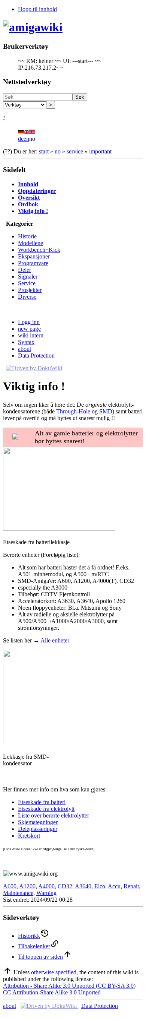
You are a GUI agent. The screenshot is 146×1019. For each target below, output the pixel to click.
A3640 (83, 886)
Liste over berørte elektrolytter (53, 815)
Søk (79, 97)
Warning (46, 893)
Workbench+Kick (39, 250)
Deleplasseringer (37, 829)
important (100, 151)
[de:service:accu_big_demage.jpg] (59, 529)
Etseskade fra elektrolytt (46, 809)
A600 (9, 886)
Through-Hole (73, 411)
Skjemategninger (38, 822)
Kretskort (29, 835)
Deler (24, 270)
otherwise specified (53, 972)
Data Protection (36, 355)
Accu (114, 886)
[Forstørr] (6, 535)
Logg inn (29, 322)
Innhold (28, 184)
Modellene (30, 243)
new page (29, 329)
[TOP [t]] (7, 972)
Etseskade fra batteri (42, 802)
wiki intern (30, 335)
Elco (99, 886)
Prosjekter (30, 290)
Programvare (33, 263)
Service (27, 283)
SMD (105, 411)
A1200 (27, 886)
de (21, 139)
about (24, 349)
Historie (27, 236)
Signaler (27, 276)
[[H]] (33, 27)
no (58, 151)
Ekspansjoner (34, 256)
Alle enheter (54, 640)
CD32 (65, 886)
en (26, 139)
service (75, 151)
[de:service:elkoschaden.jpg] (59, 743)
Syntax (26, 342)
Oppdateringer (37, 191)
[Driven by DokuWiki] (34, 368)
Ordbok (28, 204)
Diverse (27, 296)
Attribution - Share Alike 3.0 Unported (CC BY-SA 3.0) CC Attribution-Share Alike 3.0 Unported (69, 989)
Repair (131, 886)
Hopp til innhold (37, 9)
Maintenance (18, 893)
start (44, 151)
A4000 (46, 886)
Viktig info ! (33, 211)
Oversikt (29, 197)
